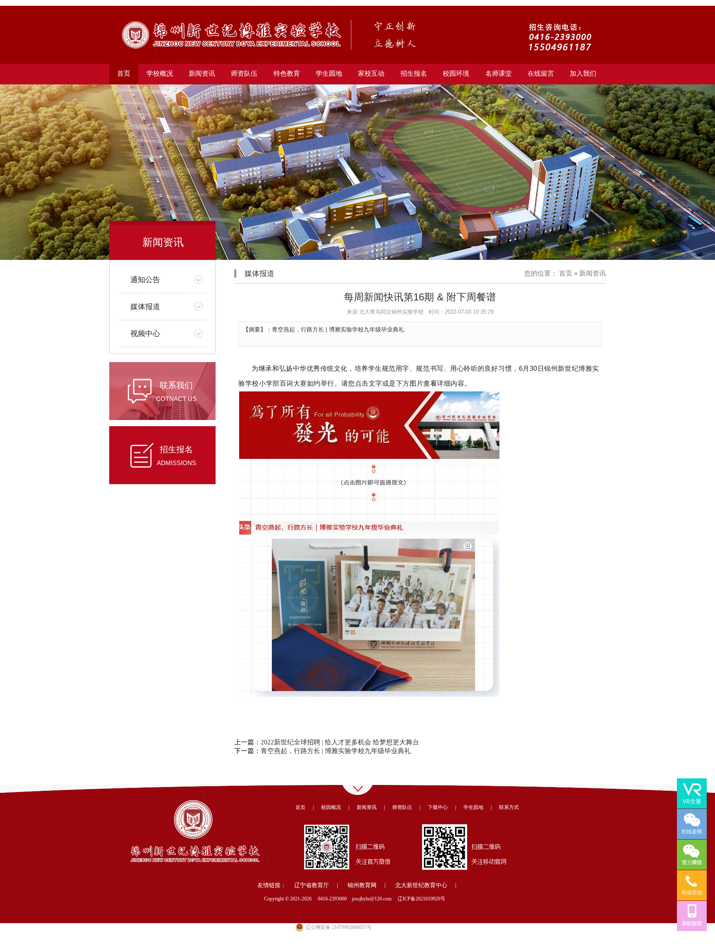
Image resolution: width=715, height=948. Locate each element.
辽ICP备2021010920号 (421, 899)
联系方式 (509, 807)
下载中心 (438, 807)
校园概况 (331, 807)
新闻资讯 (592, 273)
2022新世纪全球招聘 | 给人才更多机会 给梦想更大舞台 (340, 742)
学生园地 (473, 807)
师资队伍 (402, 807)
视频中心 (145, 333)
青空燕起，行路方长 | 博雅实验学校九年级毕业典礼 (336, 750)
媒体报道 (145, 306)
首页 (123, 73)
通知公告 (145, 280)
